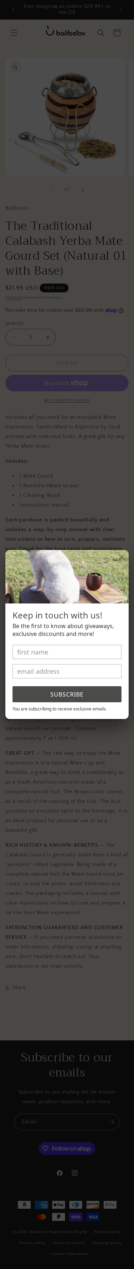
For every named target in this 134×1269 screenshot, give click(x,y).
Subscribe (67, 694)
